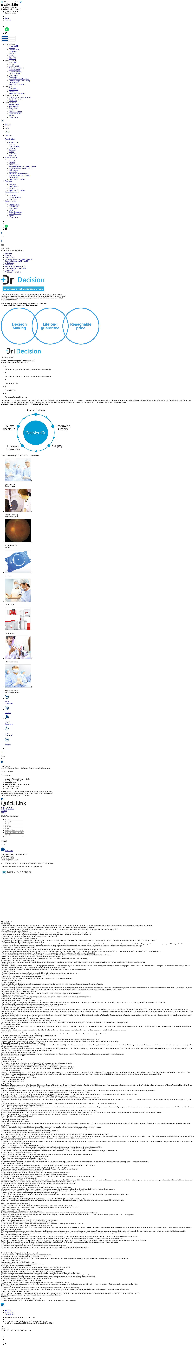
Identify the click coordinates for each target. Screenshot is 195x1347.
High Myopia (9, 263)
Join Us (7, 132)
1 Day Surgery (9, 270)
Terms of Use (9, 1312)
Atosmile (8, 255)
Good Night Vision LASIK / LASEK (17, 261)
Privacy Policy (9, 1314)
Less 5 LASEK (10, 257)
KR (6, 20)
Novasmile (8, 254)
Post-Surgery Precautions (13, 272)
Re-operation (9, 265)
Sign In (7, 18)
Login (7, 128)
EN (9, 20)
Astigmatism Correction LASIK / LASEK (18, 259)
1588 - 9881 (9, 851)
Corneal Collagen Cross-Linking (15, 268)
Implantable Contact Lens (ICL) (15, 266)
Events (3, 812)
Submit (4, 841)
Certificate (8, 135)
